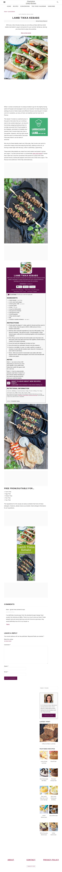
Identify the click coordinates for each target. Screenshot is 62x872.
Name (6, 666)
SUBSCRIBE (14, 384)
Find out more (48, 715)
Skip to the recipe (26, 33)
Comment (7, 644)
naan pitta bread (37, 153)
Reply (8, 624)
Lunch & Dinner (11, 11)
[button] (20, 284)
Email (6, 672)
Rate (26, 286)
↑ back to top (31, 866)
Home (5, 11)
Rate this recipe (8, 639)
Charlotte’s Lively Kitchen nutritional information (28, 395)
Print (19, 286)
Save (33, 286)
